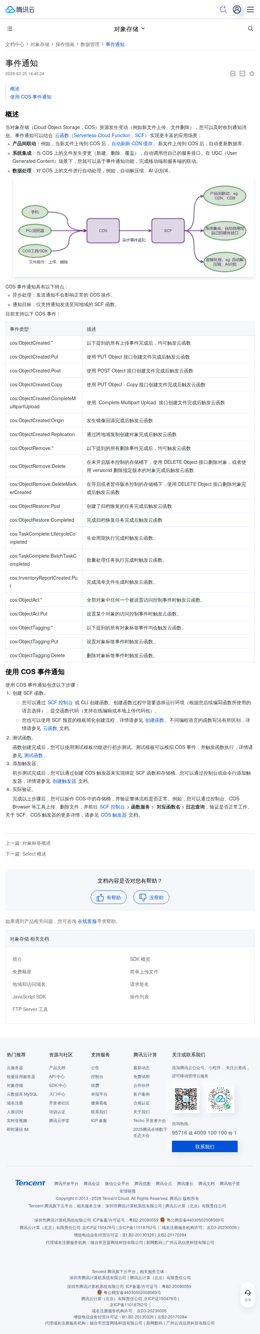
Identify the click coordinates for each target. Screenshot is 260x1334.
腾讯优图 (142, 1183)
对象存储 (126, 28)
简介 (17, 958)
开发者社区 (59, 1102)
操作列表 (139, 996)
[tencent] (30, 1182)
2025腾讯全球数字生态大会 (150, 1132)
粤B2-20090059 (143, 1220)
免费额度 (22, 971)
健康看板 (99, 1102)
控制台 (97, 1076)
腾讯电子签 (230, 1183)
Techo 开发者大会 (149, 1120)
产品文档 (57, 1067)
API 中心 (57, 1076)
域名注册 (15, 1102)
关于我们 (141, 1111)
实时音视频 (17, 1120)
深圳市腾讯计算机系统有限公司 (62, 1220)
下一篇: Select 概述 (25, 853)
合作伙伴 (141, 1085)
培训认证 (57, 1111)
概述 (15, 88)
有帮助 (114, 897)
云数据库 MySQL (22, 1094)
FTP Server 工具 (30, 1009)
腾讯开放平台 (66, 1183)
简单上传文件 (144, 971)
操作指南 (65, 44)
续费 (95, 1085)
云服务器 (15, 1067)
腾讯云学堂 (59, 1120)
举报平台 (99, 1094)
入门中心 (57, 1094)
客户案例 (141, 1094)
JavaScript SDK (29, 996)
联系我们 (99, 1111)
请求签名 (139, 984)
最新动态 (141, 1067)
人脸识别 (15, 1111)
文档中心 (14, 44)
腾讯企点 (164, 1183)
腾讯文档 (206, 1183)
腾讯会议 (92, 1183)
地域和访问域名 (29, 984)
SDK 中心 (58, 1085)
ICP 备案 (99, 1120)
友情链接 (128, 1190)
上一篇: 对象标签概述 (28, 842)
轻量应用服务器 (21, 1076)
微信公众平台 (117, 1183)
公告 (95, 1067)
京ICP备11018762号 (137, 1227)
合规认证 (141, 1102)
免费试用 (141, 1076)
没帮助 (156, 897)
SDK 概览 (140, 958)
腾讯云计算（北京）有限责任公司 (50, 1227)
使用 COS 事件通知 (30, 96)
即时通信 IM (17, 1129)
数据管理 (90, 44)
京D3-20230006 (222, 1227)
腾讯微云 (185, 1183)
